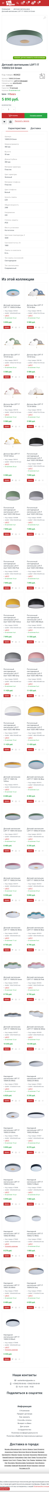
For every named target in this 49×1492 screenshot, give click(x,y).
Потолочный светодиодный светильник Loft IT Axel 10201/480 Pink (34, 672)
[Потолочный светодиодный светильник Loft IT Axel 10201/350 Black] (36, 442)
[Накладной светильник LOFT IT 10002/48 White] (13, 1219)
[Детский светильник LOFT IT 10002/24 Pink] (13, 866)
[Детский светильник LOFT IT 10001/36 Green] (13, 816)
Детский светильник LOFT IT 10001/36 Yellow (12, 779)
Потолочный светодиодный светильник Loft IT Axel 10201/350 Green (12, 511)
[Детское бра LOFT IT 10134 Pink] (13, 392)
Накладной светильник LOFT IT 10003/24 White (11, 1130)
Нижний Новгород (8, 1457)
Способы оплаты (25, 1420)
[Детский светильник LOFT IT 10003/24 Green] (24, 38)
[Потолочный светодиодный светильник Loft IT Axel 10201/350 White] (36, 549)
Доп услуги (24, 1426)
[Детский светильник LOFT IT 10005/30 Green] (13, 965)
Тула (28, 1460)
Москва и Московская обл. (13, 1449)
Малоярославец (20, 1463)
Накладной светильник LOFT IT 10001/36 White (11, 1285)
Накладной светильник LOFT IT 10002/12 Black (35, 1182)
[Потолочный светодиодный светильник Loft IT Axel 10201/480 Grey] (13, 657)
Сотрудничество (24, 1430)
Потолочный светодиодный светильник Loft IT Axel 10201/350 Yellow (12, 618)
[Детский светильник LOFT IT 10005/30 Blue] (36, 916)
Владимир (41, 1452)
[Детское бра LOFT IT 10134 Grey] (36, 343)
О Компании (24, 1411)
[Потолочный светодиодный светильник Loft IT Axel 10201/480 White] (13, 711)
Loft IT (7, 315)
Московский (22, 1465)
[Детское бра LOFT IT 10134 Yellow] (13, 442)
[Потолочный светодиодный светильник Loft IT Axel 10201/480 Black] (36, 603)
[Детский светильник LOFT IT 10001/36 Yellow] (13, 765)
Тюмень (32, 1460)
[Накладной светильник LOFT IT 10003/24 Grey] (13, 1168)
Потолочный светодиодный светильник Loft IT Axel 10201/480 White (12, 726)
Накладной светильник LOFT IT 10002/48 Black (35, 1130)
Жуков (29, 1465)
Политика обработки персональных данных (24, 1436)
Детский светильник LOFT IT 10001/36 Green (13, 830)
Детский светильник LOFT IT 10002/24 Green (36, 830)
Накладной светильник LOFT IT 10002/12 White (35, 1233)
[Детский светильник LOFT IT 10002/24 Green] (36, 816)
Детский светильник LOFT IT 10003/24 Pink (35, 879)
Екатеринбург (6, 1455)
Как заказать (24, 1417)
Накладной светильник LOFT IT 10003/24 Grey (11, 1182)
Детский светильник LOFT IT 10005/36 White (36, 1028)
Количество (6, 105)
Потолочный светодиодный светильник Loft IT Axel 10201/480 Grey (11, 672)
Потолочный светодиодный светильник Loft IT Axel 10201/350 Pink (11, 565)
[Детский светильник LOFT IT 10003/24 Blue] (13, 293)
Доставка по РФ (24, 1468)
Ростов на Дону (41, 1457)
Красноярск (33, 1455)
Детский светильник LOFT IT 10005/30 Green (13, 978)
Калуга (13, 94)
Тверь (24, 1460)
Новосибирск (19, 1457)
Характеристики (17, 128)
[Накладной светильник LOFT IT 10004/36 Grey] (36, 1271)
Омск (25, 1457)
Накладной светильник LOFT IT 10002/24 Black (11, 1337)
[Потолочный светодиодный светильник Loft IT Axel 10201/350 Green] (13, 496)
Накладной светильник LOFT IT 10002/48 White (11, 1233)
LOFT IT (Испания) (21, 81)
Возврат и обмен (24, 1423)
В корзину (14, 115)
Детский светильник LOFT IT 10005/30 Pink (35, 978)
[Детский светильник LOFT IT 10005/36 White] (36, 1015)
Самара (5, 1460)
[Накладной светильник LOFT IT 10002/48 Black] (36, 1116)
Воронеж (34, 1452)
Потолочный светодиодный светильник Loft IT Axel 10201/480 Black (35, 618)
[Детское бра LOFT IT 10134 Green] (13, 343)
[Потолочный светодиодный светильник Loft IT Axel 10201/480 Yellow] (36, 711)
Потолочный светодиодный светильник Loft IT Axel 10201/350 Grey (35, 511)
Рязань (19, 1460)
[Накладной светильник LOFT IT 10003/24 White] (13, 1116)
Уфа (6, 1463)
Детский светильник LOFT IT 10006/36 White (13, 929)
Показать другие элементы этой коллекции (29, 57)
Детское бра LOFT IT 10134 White (35, 405)
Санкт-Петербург (38, 1449)
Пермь (33, 1457)
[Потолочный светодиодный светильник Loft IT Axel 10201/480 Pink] (36, 657)
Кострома (26, 1455)
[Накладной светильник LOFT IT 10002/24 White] (36, 1064)
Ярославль (11, 1463)
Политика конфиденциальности (24, 1433)
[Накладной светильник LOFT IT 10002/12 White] (36, 1219)
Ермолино (34, 1465)
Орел (29, 1457)
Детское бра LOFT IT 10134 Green (12, 356)
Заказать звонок (22, 121)
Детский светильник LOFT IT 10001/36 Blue (35, 778)
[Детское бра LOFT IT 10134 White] (36, 392)
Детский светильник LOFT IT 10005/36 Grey (12, 1028)
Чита (44, 1460)
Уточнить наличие (36, 115)
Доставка (36, 128)
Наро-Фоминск (39, 1463)
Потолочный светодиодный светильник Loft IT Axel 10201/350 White (35, 565)
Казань (20, 1455)
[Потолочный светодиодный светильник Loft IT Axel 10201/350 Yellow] (13, 603)
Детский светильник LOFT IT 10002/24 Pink (12, 879)
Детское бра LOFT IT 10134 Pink (12, 405)
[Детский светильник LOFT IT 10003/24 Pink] (36, 866)
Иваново (14, 1455)
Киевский (15, 1465)
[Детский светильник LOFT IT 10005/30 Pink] (36, 965)
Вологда (28, 1452)
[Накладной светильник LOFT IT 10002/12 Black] (36, 1168)
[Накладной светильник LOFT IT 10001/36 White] (13, 1271)
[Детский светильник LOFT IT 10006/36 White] (13, 916)
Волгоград (22, 1452)
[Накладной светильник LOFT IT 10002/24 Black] (13, 1323)
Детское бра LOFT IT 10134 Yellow (12, 455)
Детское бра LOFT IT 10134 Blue (35, 306)
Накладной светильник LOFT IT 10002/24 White (35, 1078)
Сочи (10, 1460)
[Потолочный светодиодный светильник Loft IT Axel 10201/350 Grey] (36, 496)
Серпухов (42, 1465)
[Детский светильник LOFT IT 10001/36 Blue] (36, 765)
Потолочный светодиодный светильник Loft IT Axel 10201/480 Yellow (35, 726)
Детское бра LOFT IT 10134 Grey (35, 356)
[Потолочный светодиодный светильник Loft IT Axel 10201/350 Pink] (13, 549)
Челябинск (39, 1460)
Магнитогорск (42, 1455)
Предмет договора (24, 1414)
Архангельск (9, 1452)
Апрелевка (7, 1465)
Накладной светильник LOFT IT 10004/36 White (11, 1078)
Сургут (14, 1460)
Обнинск (30, 1449)
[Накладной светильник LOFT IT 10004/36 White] (13, 1064)
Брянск (15, 1452)
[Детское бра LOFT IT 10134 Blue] (36, 293)
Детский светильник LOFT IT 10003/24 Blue (12, 306)
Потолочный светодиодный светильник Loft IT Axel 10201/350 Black (35, 457)
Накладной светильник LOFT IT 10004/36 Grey (35, 1285)
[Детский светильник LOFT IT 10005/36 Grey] (13, 1015)
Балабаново (30, 1463)
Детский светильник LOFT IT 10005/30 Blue (35, 929)
